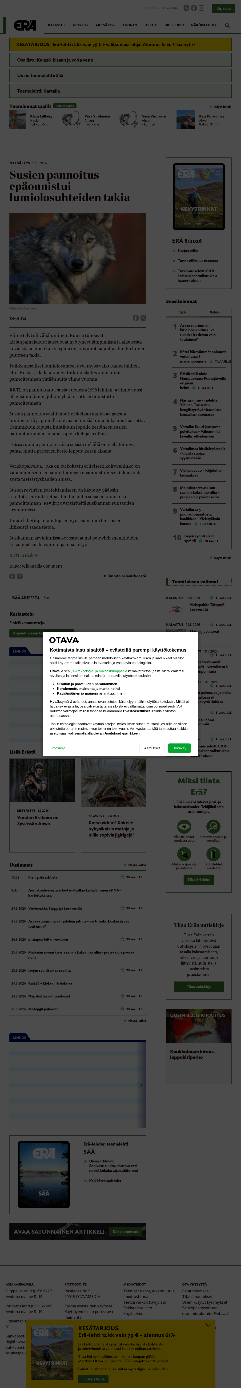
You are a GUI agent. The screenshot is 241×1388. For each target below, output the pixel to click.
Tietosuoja (57, 748)
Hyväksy (179, 748)
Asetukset (152, 748)
